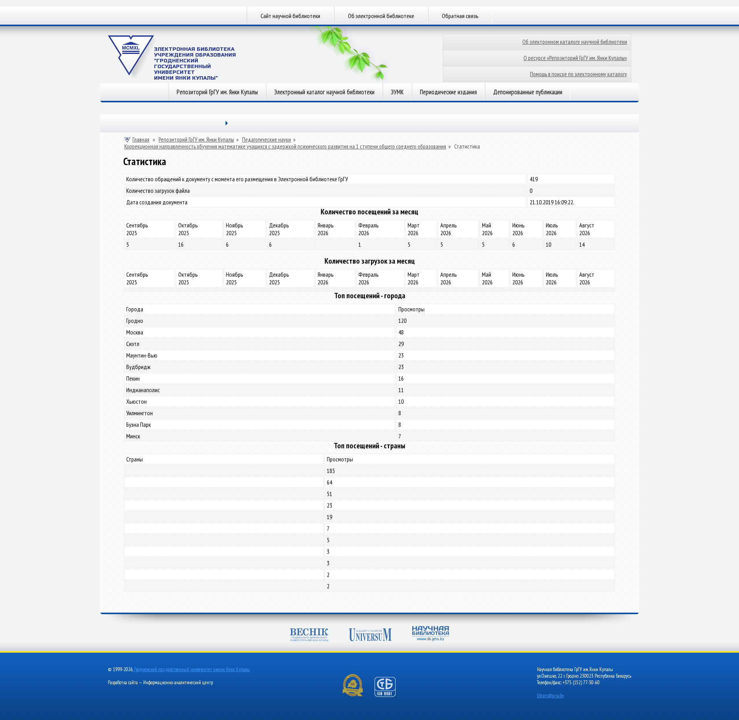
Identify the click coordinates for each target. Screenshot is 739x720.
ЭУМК (397, 92)
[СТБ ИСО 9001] (390, 695)
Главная (140, 140)
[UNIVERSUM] (370, 634)
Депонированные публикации (527, 92)
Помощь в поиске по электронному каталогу (578, 74)
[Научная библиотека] (430, 633)
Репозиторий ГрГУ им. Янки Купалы (217, 92)
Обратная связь (460, 16)
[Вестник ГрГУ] (309, 634)
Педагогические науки (266, 140)
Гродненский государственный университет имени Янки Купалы (192, 669)
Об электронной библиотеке (381, 16)
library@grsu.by (550, 695)
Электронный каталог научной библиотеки (324, 92)
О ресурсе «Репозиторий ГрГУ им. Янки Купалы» (575, 58)
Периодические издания (448, 92)
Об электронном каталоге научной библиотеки (574, 41)
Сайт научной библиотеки (290, 16)
